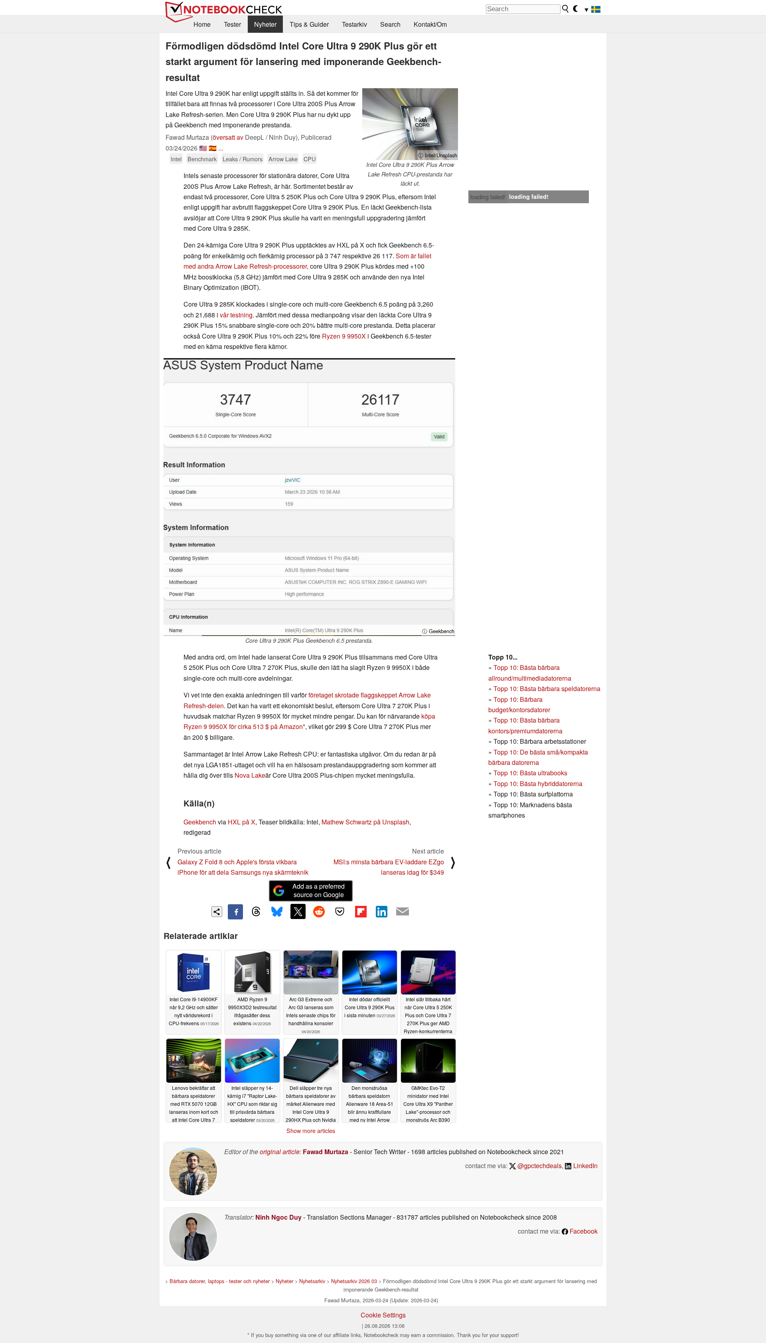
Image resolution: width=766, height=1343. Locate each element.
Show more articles (310, 1131)
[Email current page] (402, 911)
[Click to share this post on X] (298, 911)
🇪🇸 (213, 148)
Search (390, 24)
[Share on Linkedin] (381, 911)
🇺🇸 (203, 148)
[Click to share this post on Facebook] (235, 911)
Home (202, 24)
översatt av (228, 137)
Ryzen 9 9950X (344, 336)
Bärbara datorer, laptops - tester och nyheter (220, 1281)
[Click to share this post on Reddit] (318, 911)
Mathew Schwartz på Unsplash (365, 821)
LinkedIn (585, 1165)
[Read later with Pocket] (339, 911)
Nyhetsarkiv (312, 1281)
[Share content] (216, 911)
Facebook (583, 1231)
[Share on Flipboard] (360, 911)
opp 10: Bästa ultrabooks (532, 772)
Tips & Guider (309, 24)
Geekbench (200, 821)
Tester (232, 24)
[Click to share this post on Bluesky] (276, 911)
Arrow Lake (283, 159)
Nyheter (265, 24)
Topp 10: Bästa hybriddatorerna (538, 783)
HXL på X (241, 821)
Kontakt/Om (430, 24)
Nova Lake (250, 775)
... (220, 148)
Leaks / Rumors (243, 159)
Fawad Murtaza (325, 1151)
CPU (310, 159)
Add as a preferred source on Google (318, 890)
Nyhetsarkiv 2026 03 (354, 1281)
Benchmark (202, 159)
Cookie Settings (383, 1314)
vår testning (236, 314)
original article (280, 1151)
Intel (176, 159)
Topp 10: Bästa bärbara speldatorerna (547, 688)
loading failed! (487, 197)
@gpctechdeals (539, 1165)
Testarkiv (354, 24)
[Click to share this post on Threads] (256, 911)
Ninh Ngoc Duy (278, 1217)
